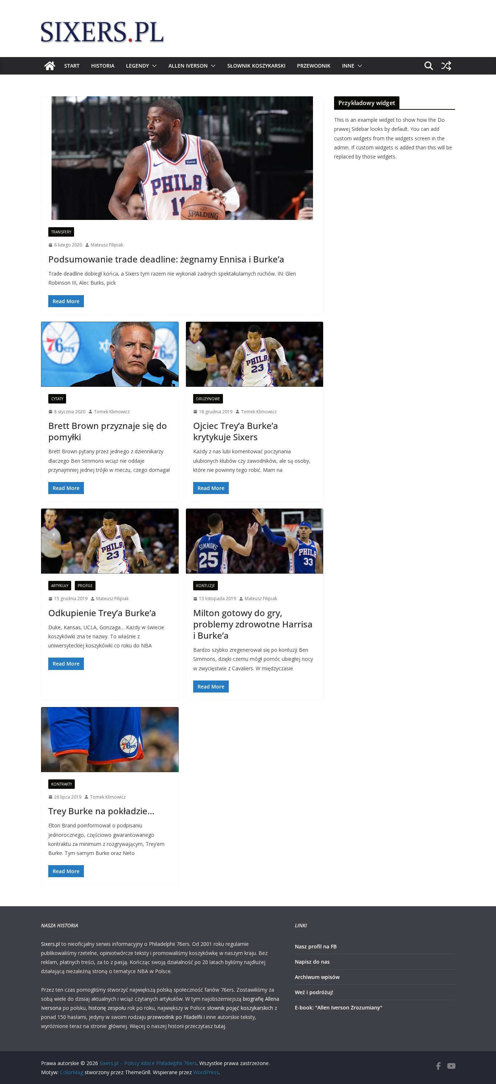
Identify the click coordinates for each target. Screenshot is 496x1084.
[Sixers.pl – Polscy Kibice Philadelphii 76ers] (49, 66)
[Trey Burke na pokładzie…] (110, 739)
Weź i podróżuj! (314, 992)
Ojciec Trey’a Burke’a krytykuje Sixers (235, 431)
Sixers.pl (50, 943)
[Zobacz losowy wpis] (446, 66)
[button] (153, 66)
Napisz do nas (312, 961)
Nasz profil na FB (316, 946)
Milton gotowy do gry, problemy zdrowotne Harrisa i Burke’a (253, 624)
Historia (102, 65)
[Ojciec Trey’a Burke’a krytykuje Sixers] (255, 354)
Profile (85, 585)
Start (72, 65)
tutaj (219, 1026)
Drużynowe (208, 398)
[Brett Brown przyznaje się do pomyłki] (110, 354)
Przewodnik (313, 65)
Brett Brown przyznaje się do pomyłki (107, 431)
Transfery (61, 231)
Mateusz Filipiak (107, 245)
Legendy (137, 65)
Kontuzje (205, 585)
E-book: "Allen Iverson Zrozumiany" (338, 1007)
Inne (348, 65)
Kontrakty (61, 784)
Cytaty (57, 398)
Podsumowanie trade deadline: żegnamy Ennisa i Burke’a (166, 259)
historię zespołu (107, 1007)
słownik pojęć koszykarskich (240, 1007)
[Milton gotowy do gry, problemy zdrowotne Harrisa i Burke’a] (255, 541)
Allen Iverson (188, 65)
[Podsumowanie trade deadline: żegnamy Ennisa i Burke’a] (182, 158)
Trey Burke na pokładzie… (101, 811)
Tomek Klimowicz (112, 412)
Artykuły (59, 585)
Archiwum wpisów (317, 976)
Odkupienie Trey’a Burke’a (102, 613)
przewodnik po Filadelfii (174, 1016)
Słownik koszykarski (256, 65)
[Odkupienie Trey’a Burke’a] (110, 541)
